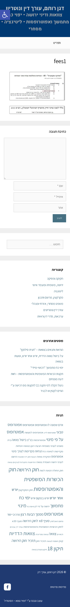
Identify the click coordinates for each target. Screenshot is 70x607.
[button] (5, 15)
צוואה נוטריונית (42, 534)
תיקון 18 (55, 548)
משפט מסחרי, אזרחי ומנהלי (47, 304)
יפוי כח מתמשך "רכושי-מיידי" (47, 368)
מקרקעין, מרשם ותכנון (50, 297)
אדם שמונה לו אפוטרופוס (49, 425)
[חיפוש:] (35, 244)
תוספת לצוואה (52, 541)
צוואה (52, 533)
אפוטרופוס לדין (50, 432)
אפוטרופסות (39, 440)
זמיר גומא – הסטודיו (15, 601)
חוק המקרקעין (26, 490)
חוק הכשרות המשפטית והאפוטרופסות (36, 479)
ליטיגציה (58, 291)
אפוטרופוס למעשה (33, 432)
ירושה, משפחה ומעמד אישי (47, 285)
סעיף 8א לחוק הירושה (36, 521)
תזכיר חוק (41, 541)
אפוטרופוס (28, 425)
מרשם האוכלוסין (56, 521)
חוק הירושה (28, 469)
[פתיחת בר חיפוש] (6, 43)
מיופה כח (30, 506)
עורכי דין (19, 527)
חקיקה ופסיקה (55, 279)
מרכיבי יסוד (13, 514)
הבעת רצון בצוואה (32, 446)
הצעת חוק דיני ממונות (27, 456)
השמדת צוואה (43, 462)
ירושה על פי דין (42, 506)
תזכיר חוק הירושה (23, 540)
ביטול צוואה (19, 439)
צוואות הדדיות (22, 533)
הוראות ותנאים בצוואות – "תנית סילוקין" (41, 350)
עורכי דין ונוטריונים (53, 310)
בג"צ (30, 440)
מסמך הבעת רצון (32, 514)
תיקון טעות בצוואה (39, 549)
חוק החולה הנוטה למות (51, 470)
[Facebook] (7, 586)
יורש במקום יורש (40, 498)
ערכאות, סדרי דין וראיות (50, 316)
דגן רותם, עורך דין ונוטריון (35, 8)
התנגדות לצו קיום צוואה (17, 462)
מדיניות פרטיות (58, 587)
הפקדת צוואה (44, 456)
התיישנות (32, 462)
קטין (61, 541)
